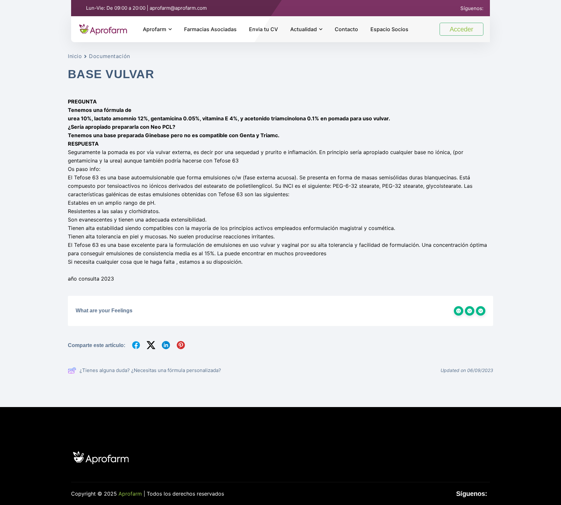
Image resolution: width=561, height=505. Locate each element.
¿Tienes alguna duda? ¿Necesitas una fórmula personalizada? (150, 370)
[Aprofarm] (103, 28)
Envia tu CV (263, 29)
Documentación (109, 56)
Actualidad (303, 29)
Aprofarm (154, 29)
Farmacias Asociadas (210, 29)
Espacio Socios (389, 29)
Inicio (75, 56)
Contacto (346, 29)
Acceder (461, 29)
